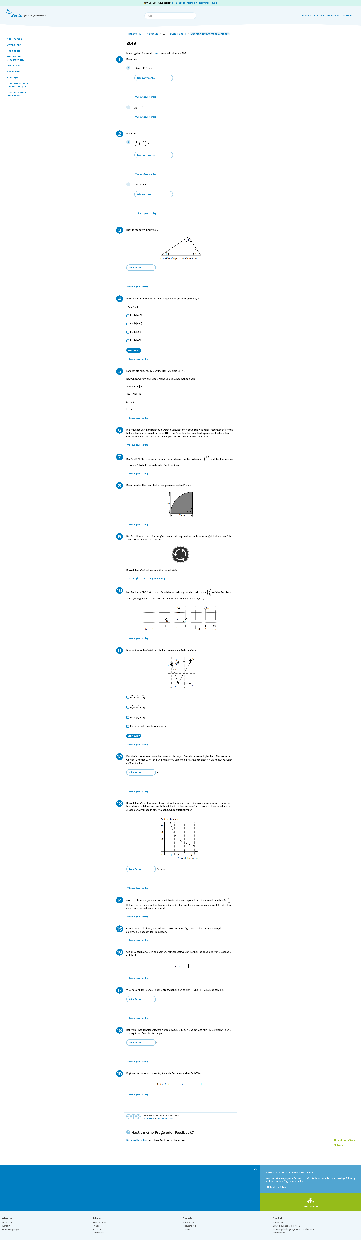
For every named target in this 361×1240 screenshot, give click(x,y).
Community (98, 1232)
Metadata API (189, 1226)
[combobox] (170, 15)
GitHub (98, 1229)
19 (119, 1074)
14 (119, 900)
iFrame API (188, 1229)
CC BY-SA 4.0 (148, 1118)
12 (119, 757)
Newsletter (100, 1222)
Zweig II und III (178, 33)
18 (119, 1030)
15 (119, 929)
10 (119, 590)
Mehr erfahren (279, 1187)
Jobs (98, 1226)
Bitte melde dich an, (137, 1140)
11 (119, 650)
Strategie (133, 578)
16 (119, 952)
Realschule (152, 33)
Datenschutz (279, 1222)
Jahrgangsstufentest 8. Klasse (210, 33)
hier (156, 53)
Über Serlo (7, 1222)
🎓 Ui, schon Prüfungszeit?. (180, 2)
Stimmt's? (133, 350)
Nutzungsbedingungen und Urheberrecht (294, 1229)
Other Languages (10, 1229)
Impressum (279, 1232)
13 (119, 803)
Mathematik (134, 33)
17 (119, 990)
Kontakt (6, 1226)
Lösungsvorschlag (145, 97)
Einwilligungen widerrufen (286, 1226)
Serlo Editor (189, 1222)
